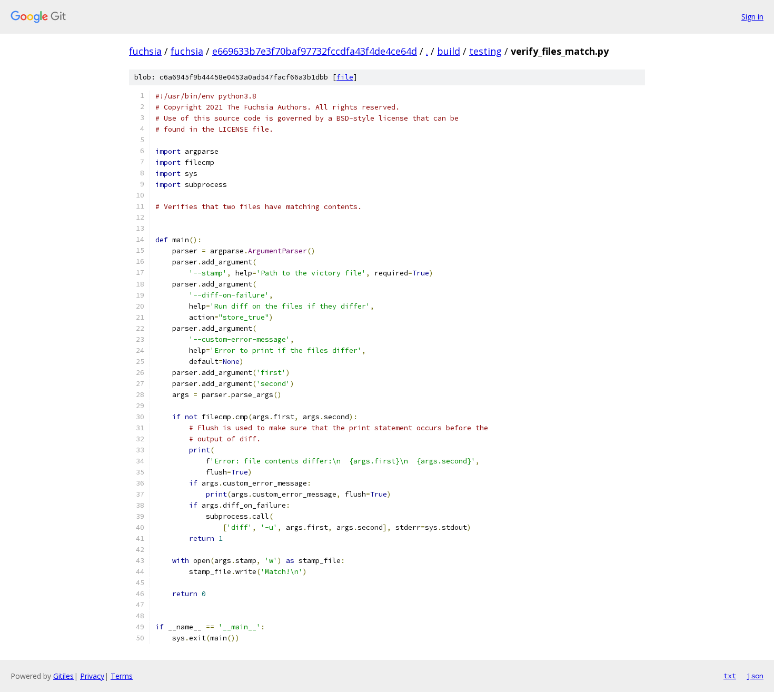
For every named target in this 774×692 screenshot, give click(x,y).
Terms (122, 676)
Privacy (92, 676)
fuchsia (145, 51)
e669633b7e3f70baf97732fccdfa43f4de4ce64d (314, 51)
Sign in (752, 17)
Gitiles (63, 676)
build (448, 51)
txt (729, 675)
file (344, 77)
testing (485, 51)
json (755, 675)
